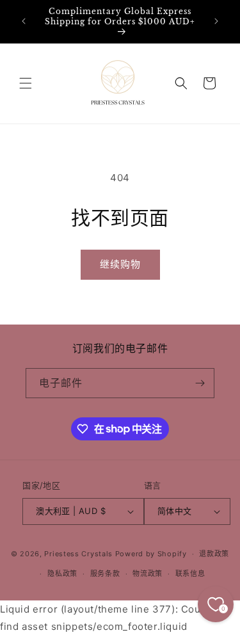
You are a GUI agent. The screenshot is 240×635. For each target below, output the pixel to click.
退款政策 (214, 553)
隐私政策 (62, 573)
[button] (26, 83)
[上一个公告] (24, 21)
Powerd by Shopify (151, 553)
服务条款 (105, 573)
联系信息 (190, 573)
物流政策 (147, 573)
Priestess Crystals (78, 553)
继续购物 (120, 264)
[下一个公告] (216, 21)
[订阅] (200, 383)
